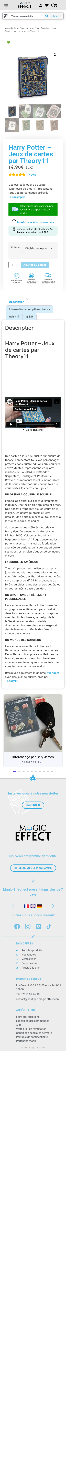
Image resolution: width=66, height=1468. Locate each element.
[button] (6, 5)
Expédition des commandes (32, 1023)
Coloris (15, 247)
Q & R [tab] (29, 316)
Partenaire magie (26, 1044)
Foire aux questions (27, 1019)
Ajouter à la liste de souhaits (35, 222)
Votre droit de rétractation (31, 1032)
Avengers (53, 673)
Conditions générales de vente (34, 1036)
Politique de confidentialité (32, 1040)
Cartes (16, 28)
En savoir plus (16, 197)
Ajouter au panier (34, 264)
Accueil (8, 28)
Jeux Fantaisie (42, 28)
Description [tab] (16, 301)
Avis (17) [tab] (15, 316)
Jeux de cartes (27, 28)
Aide (18, 1027)
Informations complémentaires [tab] (29, 309)
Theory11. (11, 681)
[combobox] (23, 16)
